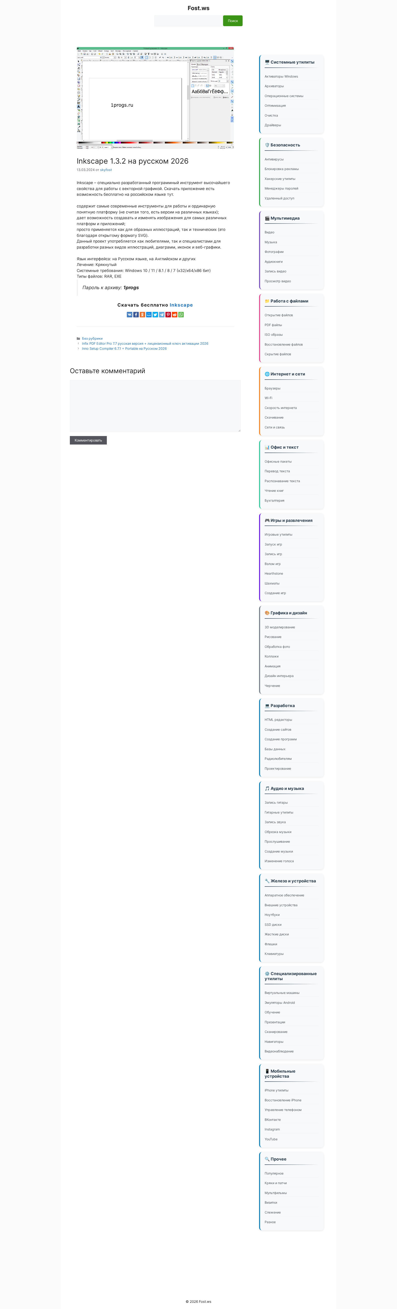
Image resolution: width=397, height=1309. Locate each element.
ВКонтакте (273, 1120)
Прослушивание (277, 841)
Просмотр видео (278, 281)
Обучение (272, 1012)
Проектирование (278, 768)
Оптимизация (275, 105)
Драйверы (273, 125)
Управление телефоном (283, 1110)
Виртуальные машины (282, 993)
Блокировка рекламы (282, 169)
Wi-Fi (268, 398)
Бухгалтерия (274, 500)
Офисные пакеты (278, 461)
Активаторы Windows (281, 76)
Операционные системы (284, 96)
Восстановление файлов (284, 344)
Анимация (273, 666)
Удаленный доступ (279, 198)
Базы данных (275, 749)
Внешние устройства (281, 905)
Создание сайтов (278, 729)
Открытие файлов (279, 315)
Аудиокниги (274, 261)
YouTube (271, 1139)
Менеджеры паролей (281, 188)
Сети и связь (275, 427)
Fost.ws (199, 8)
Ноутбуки (272, 915)
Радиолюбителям (278, 759)
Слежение (273, 1212)
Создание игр (275, 593)
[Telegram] (161, 314)
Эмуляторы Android (280, 1002)
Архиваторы (274, 86)
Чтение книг (274, 490)
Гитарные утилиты (279, 812)
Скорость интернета (281, 408)
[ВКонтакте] (129, 314)
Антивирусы (274, 159)
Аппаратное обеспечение (284, 895)
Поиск (233, 21)
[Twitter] (155, 314)
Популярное (274, 1173)
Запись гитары (276, 802)
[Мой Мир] (149, 314)
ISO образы (274, 334)
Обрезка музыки (278, 832)
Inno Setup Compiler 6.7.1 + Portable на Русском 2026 (124, 348)
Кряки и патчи (276, 1183)
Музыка (271, 242)
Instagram (272, 1129)
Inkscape (181, 305)
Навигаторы (274, 1041)
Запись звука (275, 822)
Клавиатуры (274, 954)
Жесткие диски (277, 934)
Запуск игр (273, 544)
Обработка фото (277, 647)
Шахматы (272, 583)
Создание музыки (279, 851)
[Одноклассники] (142, 314)
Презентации (275, 1022)
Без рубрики (92, 338)
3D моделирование (280, 627)
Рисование (273, 637)
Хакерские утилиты (280, 179)
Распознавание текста (282, 481)
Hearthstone (274, 573)
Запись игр (273, 554)
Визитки (271, 1202)
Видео (269, 232)
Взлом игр (273, 564)
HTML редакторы (278, 720)
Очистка (271, 115)
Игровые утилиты (278, 534)
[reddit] (174, 314)
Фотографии (274, 252)
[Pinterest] (168, 314)
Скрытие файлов (278, 354)
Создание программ (281, 739)
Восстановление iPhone (283, 1100)
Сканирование (276, 1032)
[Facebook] (136, 314)
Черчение (272, 686)
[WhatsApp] (181, 314)
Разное (270, 1222)
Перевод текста (277, 471)
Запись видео (275, 271)
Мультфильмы (276, 1193)
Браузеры (273, 388)
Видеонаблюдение (279, 1051)
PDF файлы (273, 325)
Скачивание (274, 417)
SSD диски (273, 924)
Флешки (271, 944)
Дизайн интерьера (279, 676)
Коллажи (271, 656)
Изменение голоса (279, 861)
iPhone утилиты (277, 1090)
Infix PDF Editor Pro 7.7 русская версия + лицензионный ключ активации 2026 (145, 343)
